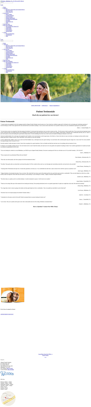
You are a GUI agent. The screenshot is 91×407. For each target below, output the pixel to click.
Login (2, 4)
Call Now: (35, 105)
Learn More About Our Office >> (45, 354)
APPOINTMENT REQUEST (7, 314)
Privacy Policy (45, 355)
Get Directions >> (45, 105)
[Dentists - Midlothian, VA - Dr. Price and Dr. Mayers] (12, 1)
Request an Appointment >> (54, 105)
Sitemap (45, 357)
